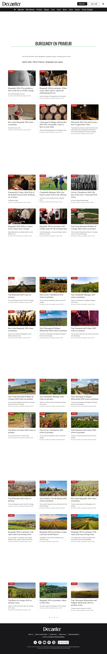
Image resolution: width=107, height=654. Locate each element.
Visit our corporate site (73, 646)
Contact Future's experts (41, 634)
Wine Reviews (30, 9)
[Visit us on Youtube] (44, 642)
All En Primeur (38, 62)
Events (71, 9)
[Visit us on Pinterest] (49, 642)
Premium (39, 9)
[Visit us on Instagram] (53, 642)
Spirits (65, 9)
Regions (46, 9)
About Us (30, 634)
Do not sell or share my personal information (53, 637)
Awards (77, 9)
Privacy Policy (62, 634)
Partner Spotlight (87, 9)
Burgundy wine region (54, 62)
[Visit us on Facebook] (40, 642)
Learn (53, 9)
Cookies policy (53, 634)
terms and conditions (73, 634)
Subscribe (81, 4)
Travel (59, 9)
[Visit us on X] (35, 642)
